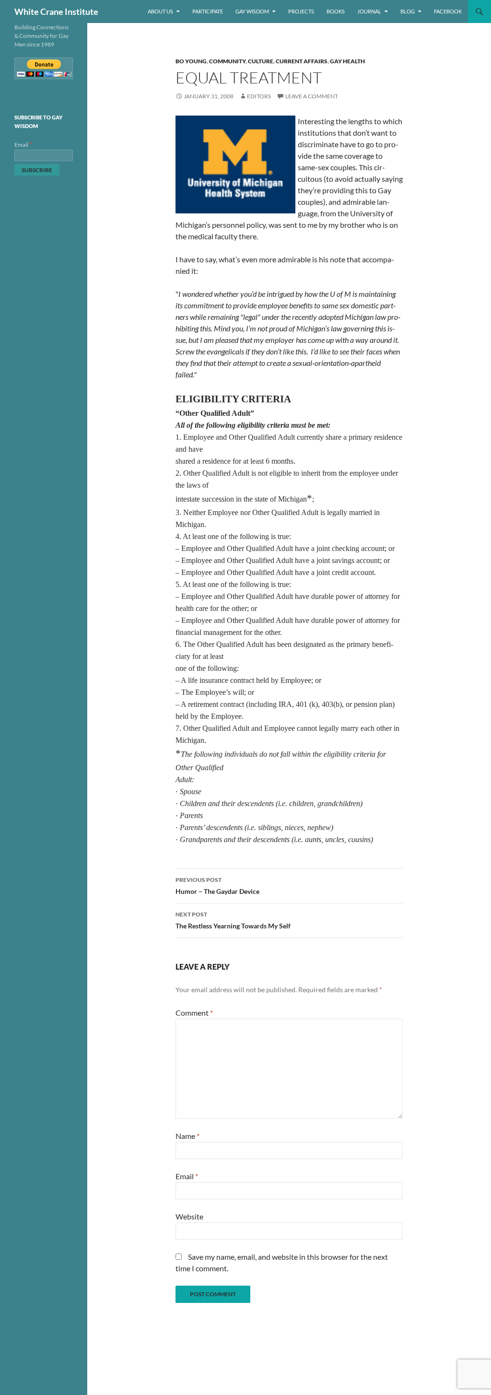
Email (186, 1176)
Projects (301, 11)
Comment (194, 1012)
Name (187, 1135)
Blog (407, 11)
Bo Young (191, 61)
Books (336, 11)
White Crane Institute (56, 11)
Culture (260, 61)
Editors (259, 96)
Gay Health (347, 61)
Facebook (448, 11)
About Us (160, 11)
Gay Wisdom (252, 11)
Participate (207, 11)
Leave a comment (311, 96)
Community (227, 61)
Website (189, 1216)
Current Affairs (301, 61)
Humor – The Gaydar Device (217, 885)
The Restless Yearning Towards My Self (233, 920)
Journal (369, 11)
